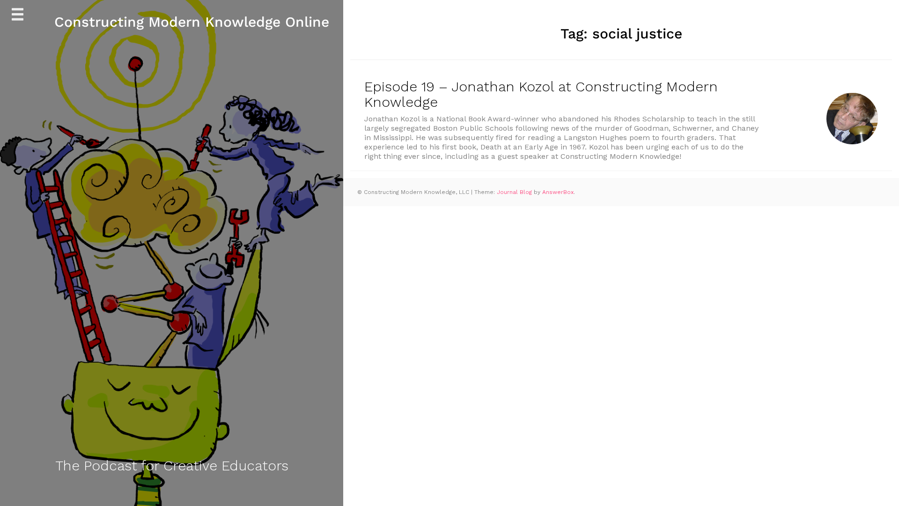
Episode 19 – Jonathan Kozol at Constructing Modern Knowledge (541, 94)
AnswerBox (558, 192)
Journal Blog (515, 192)
